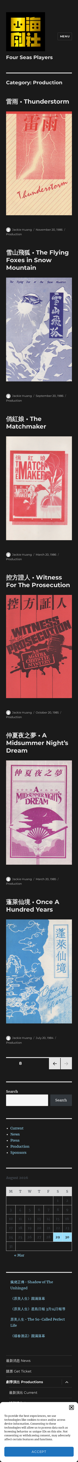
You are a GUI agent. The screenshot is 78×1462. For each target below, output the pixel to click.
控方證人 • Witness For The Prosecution (38, 581)
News (15, 1134)
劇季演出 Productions (24, 1382)
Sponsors (18, 1152)
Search (12, 1091)
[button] (71, 1407)
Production (14, 234)
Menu (65, 36)
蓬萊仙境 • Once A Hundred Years (32, 905)
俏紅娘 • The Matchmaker (26, 422)
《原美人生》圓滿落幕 (27, 1298)
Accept (39, 1452)
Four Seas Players (29, 57)
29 (57, 1237)
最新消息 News (18, 1361)
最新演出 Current (23, 1393)
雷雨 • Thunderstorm (37, 101)
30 (67, 1237)
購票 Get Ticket (19, 1371)
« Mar (19, 1255)
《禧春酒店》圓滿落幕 (27, 1336)
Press (15, 1140)
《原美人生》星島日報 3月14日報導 (37, 1309)
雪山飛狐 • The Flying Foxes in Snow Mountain (37, 260)
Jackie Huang (22, 229)
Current (17, 1128)
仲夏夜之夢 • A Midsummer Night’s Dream (37, 743)
